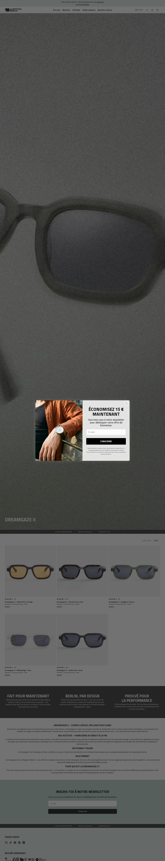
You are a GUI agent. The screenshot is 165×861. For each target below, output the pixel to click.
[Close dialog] (126, 403)
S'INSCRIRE (106, 441)
